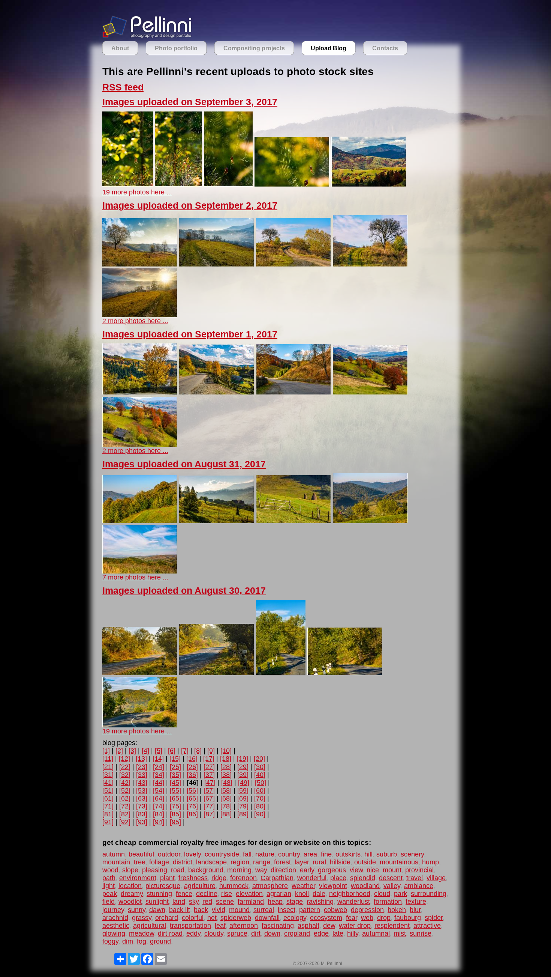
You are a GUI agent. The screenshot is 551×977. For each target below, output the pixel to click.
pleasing (154, 870)
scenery (412, 854)
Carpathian (277, 878)
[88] (226, 814)
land (178, 901)
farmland (251, 901)
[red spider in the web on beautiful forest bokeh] (127, 184)
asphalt (308, 925)
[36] (192, 774)
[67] (209, 798)
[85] (175, 814)
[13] (141, 758)
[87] (209, 814)
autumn (113, 854)
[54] (158, 790)
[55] (175, 790)
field (108, 901)
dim (127, 941)
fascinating (278, 925)
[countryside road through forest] (280, 673)
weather (303, 886)
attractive (427, 925)
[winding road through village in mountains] (216, 392)
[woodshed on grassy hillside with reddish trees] (139, 445)
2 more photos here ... (135, 321)
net (212, 917)
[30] (259, 767)
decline (206, 893)
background (205, 870)
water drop (355, 925)
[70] (259, 798)
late (337, 933)
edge (321, 933)
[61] (108, 798)
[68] (226, 798)
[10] (226, 750)
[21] (108, 767)
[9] (211, 750)
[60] (259, 790)
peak (109, 893)
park (400, 893)
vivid (218, 910)
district (182, 862)
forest (282, 862)
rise (226, 893)
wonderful (311, 878)
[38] (226, 774)
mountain (116, 862)
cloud (382, 893)
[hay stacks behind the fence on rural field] (293, 521)
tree (139, 862)
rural (319, 862)
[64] (158, 798)
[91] (108, 822)
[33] (141, 774)
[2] (119, 750)
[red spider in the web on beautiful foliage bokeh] (178, 184)
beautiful (141, 854)
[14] (158, 758)
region (240, 862)
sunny (136, 910)
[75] (175, 806)
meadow (141, 933)
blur (415, 910)
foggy (110, 941)
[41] (108, 782)
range (261, 862)
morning (239, 870)
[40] (259, 774)
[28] (226, 767)
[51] (108, 790)
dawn (157, 910)
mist (400, 933)
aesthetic (115, 925)
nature (264, 854)
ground (160, 941)
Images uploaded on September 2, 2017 (189, 205)
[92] (124, 822)
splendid (362, 878)
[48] (226, 782)
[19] (242, 758)
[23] (141, 767)
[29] (243, 767)
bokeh (397, 910)
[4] (145, 750)
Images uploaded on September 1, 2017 (189, 334)
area (310, 854)
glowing (113, 933)
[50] (260, 782)
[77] (209, 806)
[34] (158, 774)
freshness (193, 878)
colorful (193, 917)
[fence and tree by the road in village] (139, 392)
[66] (192, 798)
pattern (309, 910)
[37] (209, 774)
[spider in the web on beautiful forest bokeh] (292, 184)
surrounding (428, 893)
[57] (209, 790)
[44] (158, 782)
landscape (211, 862)
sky (194, 901)
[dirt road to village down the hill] (216, 264)
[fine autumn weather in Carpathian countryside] (139, 571)
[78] (226, 806)
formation (388, 901)
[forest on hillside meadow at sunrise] (139, 521)
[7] (185, 750)
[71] (108, 806)
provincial (419, 870)
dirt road (170, 933)
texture (416, 901)
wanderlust (353, 901)
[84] (158, 814)
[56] (192, 790)
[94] (158, 822)
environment (137, 878)
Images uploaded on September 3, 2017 (189, 102)
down (272, 933)
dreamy (132, 893)
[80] (259, 806)
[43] (141, 782)
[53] (141, 790)
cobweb (335, 910)
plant (167, 878)
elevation (249, 893)
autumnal (376, 933)
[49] (243, 782)
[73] (141, 806)
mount (392, 870)
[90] (259, 814)
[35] (175, 774)
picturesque (162, 886)
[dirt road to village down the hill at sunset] (139, 315)
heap (275, 901)
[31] (108, 774)
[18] (225, 758)
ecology (294, 917)
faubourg (407, 917)
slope (130, 870)
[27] (209, 767)
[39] (243, 774)
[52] (124, 790)
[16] (192, 758)
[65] (175, 798)
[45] (175, 782)
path (108, 878)
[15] (175, 758)
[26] (192, 767)
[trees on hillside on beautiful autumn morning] (139, 264)
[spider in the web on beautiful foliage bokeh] (228, 184)
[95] (175, 822)
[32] (124, 774)
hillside (340, 862)
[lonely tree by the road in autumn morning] (370, 264)
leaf (220, 925)
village (436, 878)
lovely (192, 854)
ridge (218, 878)
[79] (243, 806)
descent (391, 878)
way (261, 870)
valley (391, 886)
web (367, 917)
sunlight (157, 901)
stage (294, 901)
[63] (141, 798)
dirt (256, 933)
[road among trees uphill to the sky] (293, 264)
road (177, 870)
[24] (158, 767)
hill (368, 854)
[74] (158, 806)
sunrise (420, 933)
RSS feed (123, 87)
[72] (124, 806)
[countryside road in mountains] (139, 725)
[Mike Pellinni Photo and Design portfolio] (147, 37)
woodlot (130, 901)
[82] (124, 814)
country (289, 854)
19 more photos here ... (137, 192)
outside (365, 862)
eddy (193, 933)
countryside (222, 854)
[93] (141, 822)
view (356, 870)
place (338, 878)
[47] (210, 782)
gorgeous (332, 870)
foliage (159, 862)
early (307, 870)
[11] (107, 758)
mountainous (399, 862)
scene (225, 901)
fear (351, 917)
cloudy (213, 933)
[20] (259, 758)
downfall (267, 917)
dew (329, 925)
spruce (237, 933)
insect (286, 910)
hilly (352, 933)
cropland (297, 933)
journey (113, 910)
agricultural (149, 925)
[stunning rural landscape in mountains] (370, 392)
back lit (179, 910)
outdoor (169, 854)
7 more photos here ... (135, 577)
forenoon (243, 878)
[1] (106, 750)
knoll (302, 893)
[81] (108, 814)
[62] (124, 798)
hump (430, 862)
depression (367, 910)
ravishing (320, 901)
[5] (158, 750)
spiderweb (235, 917)
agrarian (279, 893)
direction (283, 870)
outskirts (348, 854)
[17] (208, 758)
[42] (124, 782)
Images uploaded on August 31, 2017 (184, 464)
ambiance (418, 886)
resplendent (392, 925)
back (201, 910)
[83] (141, 814)
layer (302, 862)
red (207, 901)
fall (247, 854)
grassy (141, 917)
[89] (243, 814)
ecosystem (326, 917)
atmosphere (270, 886)
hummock (234, 886)
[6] (171, 750)
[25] (175, 767)
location (130, 886)
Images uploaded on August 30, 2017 (184, 591)
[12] (124, 758)
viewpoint (333, 886)
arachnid (115, 917)
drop (384, 917)
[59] (243, 790)
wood (110, 870)
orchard (166, 917)
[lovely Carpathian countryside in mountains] (216, 521)
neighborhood (349, 893)
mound (239, 910)
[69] (243, 798)
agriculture (200, 886)
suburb (386, 854)
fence (184, 893)
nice (373, 870)
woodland (365, 886)
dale (319, 893)
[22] (124, 767)
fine (326, 854)
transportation (190, 925)
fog (141, 941)
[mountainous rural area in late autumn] (368, 184)
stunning (159, 893)
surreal (263, 910)
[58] (226, 790)
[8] (198, 750)
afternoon (243, 925)
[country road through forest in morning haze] (139, 673)
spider (434, 917)
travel (414, 878)
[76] (192, 806)
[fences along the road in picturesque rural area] (293, 392)
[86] (192, 814)
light (108, 886)
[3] (132, 750)
